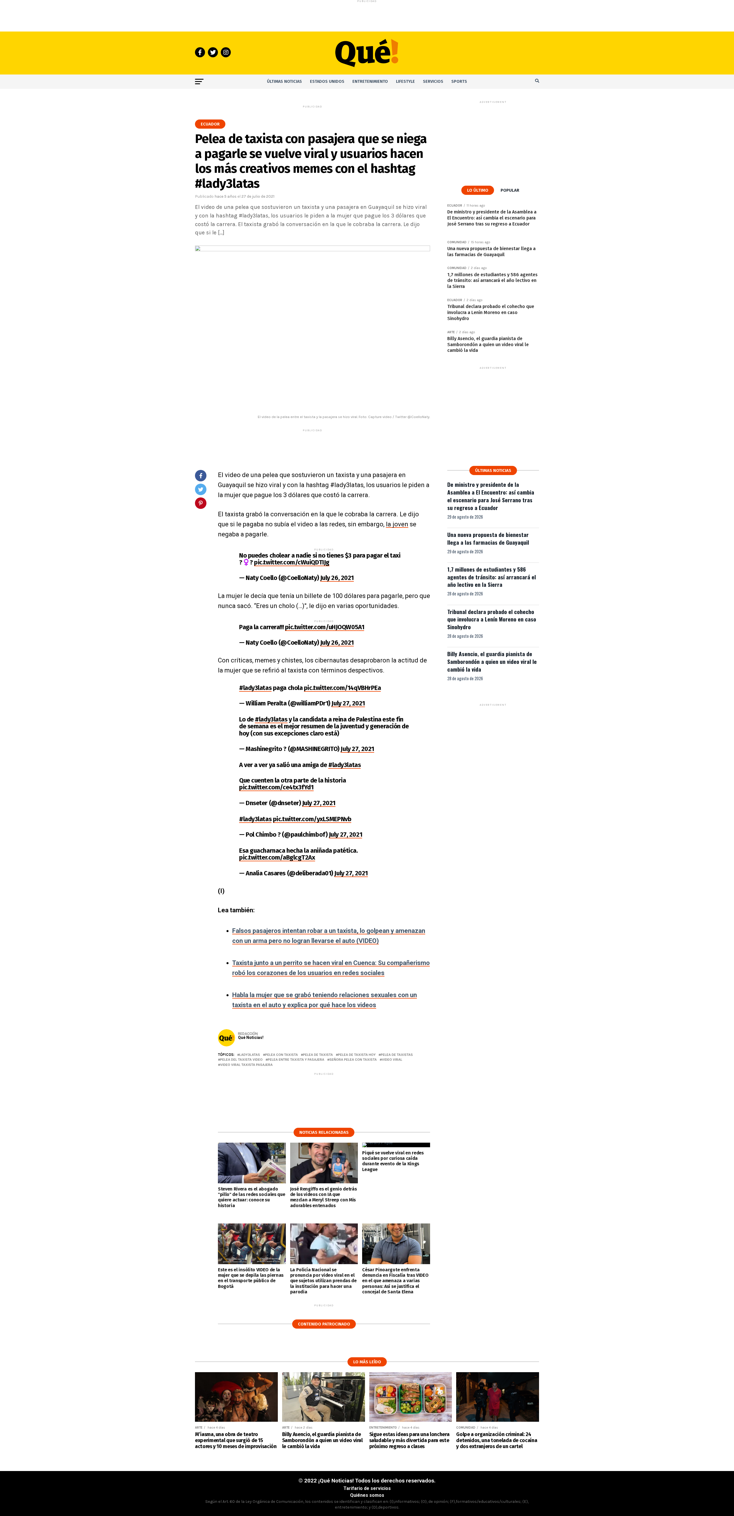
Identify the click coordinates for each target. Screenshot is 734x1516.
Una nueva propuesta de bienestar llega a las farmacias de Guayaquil (488, 538)
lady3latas (249, 1055)
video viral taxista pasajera (246, 1065)
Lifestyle (405, 81)
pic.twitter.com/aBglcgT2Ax (277, 857)
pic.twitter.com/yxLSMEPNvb (312, 819)
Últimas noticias (284, 81)
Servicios (433, 81)
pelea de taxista (318, 1055)
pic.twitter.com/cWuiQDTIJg (291, 562)
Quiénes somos (367, 1495)
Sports (459, 81)
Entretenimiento (370, 81)
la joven (397, 524)
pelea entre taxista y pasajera (296, 1060)
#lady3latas (255, 688)
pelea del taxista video (241, 1060)
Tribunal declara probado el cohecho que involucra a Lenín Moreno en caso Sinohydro (491, 619)
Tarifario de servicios (367, 1488)
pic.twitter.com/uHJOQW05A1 (324, 627)
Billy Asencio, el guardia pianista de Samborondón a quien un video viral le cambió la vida (492, 661)
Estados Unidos (327, 81)
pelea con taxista (281, 1055)
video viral (392, 1060)
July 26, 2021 (337, 578)
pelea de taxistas (397, 1055)
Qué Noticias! (250, 1037)
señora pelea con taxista (353, 1060)
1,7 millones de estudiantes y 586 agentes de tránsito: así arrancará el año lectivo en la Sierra (491, 577)
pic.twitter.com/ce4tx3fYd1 (276, 787)
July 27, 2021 (348, 703)
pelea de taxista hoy (357, 1055)
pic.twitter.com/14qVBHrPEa (342, 688)
